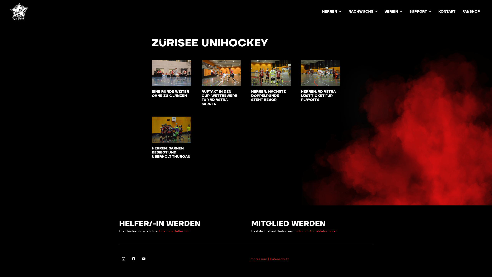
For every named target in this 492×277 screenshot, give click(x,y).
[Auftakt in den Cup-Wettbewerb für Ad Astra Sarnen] (221, 73)
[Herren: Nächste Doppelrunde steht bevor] (271, 73)
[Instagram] (123, 258)
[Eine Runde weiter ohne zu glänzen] (171, 73)
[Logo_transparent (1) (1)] (19, 11)
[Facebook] (133, 258)
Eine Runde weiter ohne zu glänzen (170, 93)
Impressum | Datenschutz (269, 259)
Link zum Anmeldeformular (315, 231)
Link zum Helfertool (174, 231)
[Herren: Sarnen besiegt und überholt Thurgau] (171, 130)
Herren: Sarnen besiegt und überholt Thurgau (171, 152)
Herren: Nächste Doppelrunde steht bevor (268, 95)
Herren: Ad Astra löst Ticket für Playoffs (318, 95)
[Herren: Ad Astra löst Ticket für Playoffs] (320, 73)
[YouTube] (143, 258)
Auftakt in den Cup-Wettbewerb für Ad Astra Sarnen (219, 97)
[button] (340, 11)
